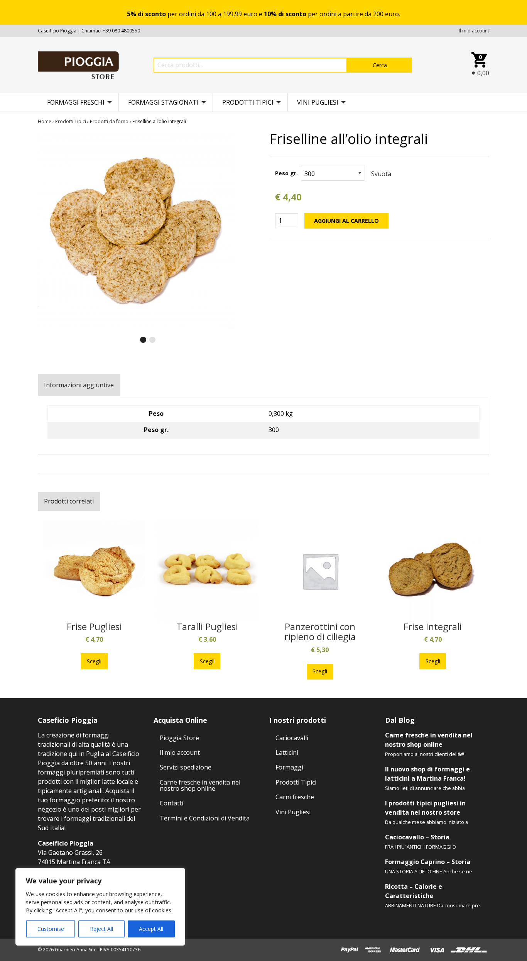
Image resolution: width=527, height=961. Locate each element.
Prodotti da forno (109, 121)
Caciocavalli (291, 738)
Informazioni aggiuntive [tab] (79, 385)
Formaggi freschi (76, 102)
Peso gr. (286, 173)
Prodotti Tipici (248, 102)
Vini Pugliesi (317, 102)
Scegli (94, 661)
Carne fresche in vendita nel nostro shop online (200, 785)
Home (44, 121)
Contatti (171, 803)
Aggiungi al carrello (346, 220)
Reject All (101, 928)
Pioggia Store (179, 738)
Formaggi (289, 767)
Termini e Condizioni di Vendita (205, 818)
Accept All (151, 928)
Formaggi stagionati (163, 102)
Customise (50, 928)
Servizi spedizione (185, 767)
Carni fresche (294, 797)
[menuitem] (78, 102)
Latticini (286, 752)
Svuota (381, 173)
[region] (100, 907)
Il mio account (474, 30)
